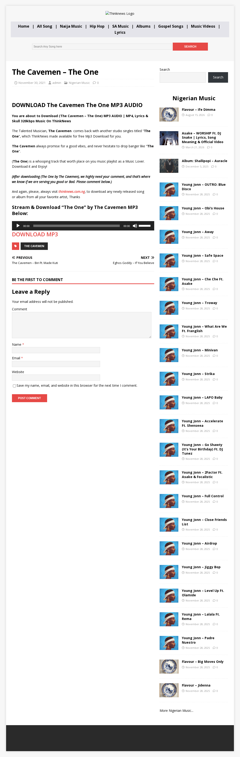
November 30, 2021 (32, 83)
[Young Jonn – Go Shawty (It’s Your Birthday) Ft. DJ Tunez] (169, 454)
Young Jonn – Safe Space (202, 255)
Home (23, 26)
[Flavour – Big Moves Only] (169, 671)
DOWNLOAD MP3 (35, 234)
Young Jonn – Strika (198, 373)
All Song (44, 26)
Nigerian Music (79, 83)
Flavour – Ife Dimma (198, 109)
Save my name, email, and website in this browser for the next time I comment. (77, 385)
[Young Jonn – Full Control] (169, 505)
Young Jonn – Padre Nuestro (198, 640)
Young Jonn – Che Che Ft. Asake (202, 281)
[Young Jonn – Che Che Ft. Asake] (169, 288)
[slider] (145, 225)
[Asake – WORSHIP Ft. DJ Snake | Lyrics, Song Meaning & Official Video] (169, 142)
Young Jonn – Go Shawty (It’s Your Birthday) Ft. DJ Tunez (202, 448)
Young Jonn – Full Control (203, 496)
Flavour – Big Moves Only (203, 661)
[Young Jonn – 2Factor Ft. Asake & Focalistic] (169, 481)
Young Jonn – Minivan (200, 350)
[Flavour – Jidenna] (169, 694)
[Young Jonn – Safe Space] (169, 265)
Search (165, 69)
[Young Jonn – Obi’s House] (169, 217)
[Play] (18, 225)
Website (18, 372)
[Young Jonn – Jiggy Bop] (169, 576)
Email (16, 358)
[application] (83, 225)
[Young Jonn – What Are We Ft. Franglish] (169, 336)
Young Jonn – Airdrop (199, 543)
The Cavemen (34, 246)
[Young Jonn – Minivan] (169, 359)
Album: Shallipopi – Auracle (204, 161)
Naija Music (71, 26)
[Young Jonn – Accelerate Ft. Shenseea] (169, 430)
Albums (143, 26)
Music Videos (203, 26)
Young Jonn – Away (198, 232)
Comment (19, 309)
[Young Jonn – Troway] (169, 312)
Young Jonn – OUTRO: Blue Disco (204, 186)
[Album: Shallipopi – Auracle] (169, 170)
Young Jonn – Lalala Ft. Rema (201, 616)
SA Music (120, 26)
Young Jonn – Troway (199, 303)
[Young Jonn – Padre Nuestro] (169, 647)
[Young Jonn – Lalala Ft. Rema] (169, 623)
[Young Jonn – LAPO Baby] (169, 406)
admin (56, 83)
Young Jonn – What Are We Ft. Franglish (204, 328)
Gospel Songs (170, 26)
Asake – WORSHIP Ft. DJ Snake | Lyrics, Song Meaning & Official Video (202, 137)
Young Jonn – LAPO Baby (202, 397)
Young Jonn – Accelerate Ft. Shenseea (202, 423)
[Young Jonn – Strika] (169, 383)
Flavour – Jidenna (196, 685)
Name (17, 344)
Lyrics (120, 32)
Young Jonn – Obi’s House (203, 208)
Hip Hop (97, 26)
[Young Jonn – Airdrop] (169, 552)
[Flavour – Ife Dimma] (169, 119)
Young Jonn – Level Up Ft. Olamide (203, 592)
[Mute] (135, 225)
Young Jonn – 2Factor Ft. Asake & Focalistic (202, 474)
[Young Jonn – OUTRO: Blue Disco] (169, 194)
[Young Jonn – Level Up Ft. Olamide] (169, 600)
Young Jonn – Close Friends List (204, 521)
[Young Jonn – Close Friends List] (169, 529)
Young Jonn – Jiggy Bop (201, 567)
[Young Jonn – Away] (169, 241)
